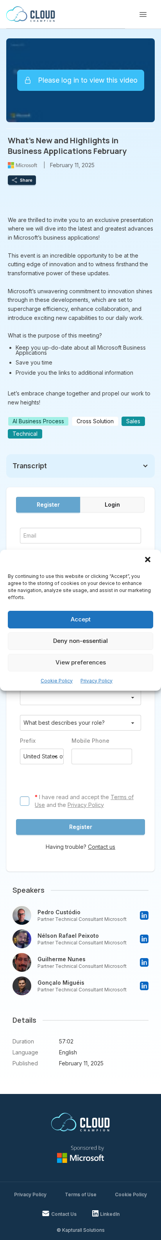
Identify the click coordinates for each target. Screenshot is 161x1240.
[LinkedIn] (144, 915)
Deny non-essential (80, 640)
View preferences (80, 662)
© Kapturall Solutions (81, 1230)
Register (48, 504)
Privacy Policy (96, 681)
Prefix (28, 740)
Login (112, 504)
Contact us (101, 846)
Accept (81, 619)
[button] (148, 560)
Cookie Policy (57, 681)
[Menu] (143, 14)
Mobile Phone (90, 740)
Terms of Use (81, 1194)
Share (26, 180)
